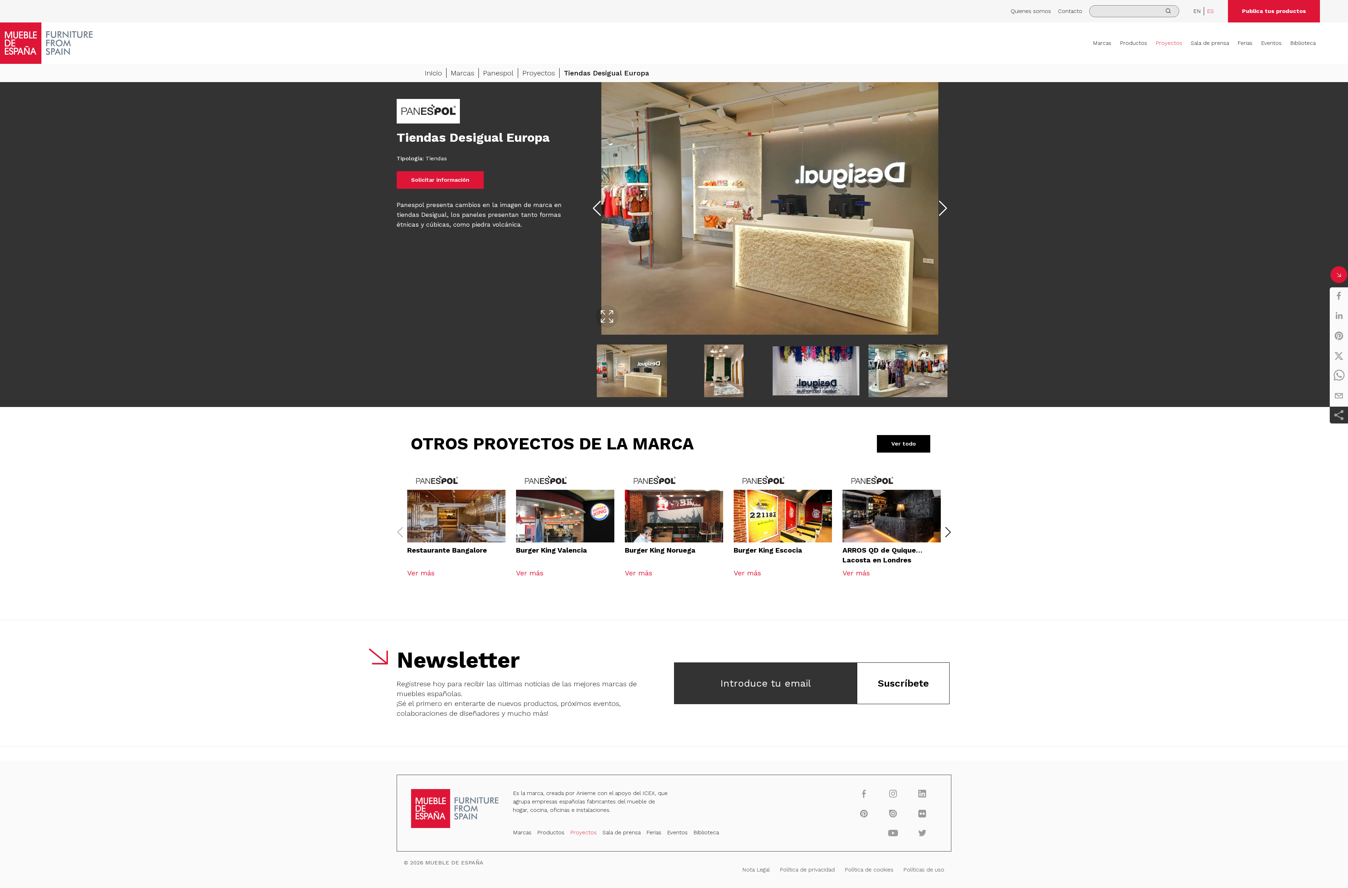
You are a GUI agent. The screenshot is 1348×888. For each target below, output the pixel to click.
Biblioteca (1303, 43)
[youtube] (893, 833)
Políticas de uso (923, 869)
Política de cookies (869, 869)
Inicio (433, 73)
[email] (1338, 395)
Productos (1133, 43)
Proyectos (1169, 43)
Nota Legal (756, 869)
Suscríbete (903, 683)
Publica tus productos (1274, 11)
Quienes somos (1031, 11)
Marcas (1102, 43)
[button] (948, 532)
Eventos (1271, 43)
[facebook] (1338, 295)
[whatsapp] (1338, 375)
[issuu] (893, 813)
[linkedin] (1338, 315)
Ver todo (903, 443)
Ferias (1245, 43)
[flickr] (922, 813)
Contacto (1070, 11)
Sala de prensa (1210, 43)
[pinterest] (1338, 335)
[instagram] (893, 793)
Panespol (498, 73)
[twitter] (1338, 355)
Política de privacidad (807, 869)
